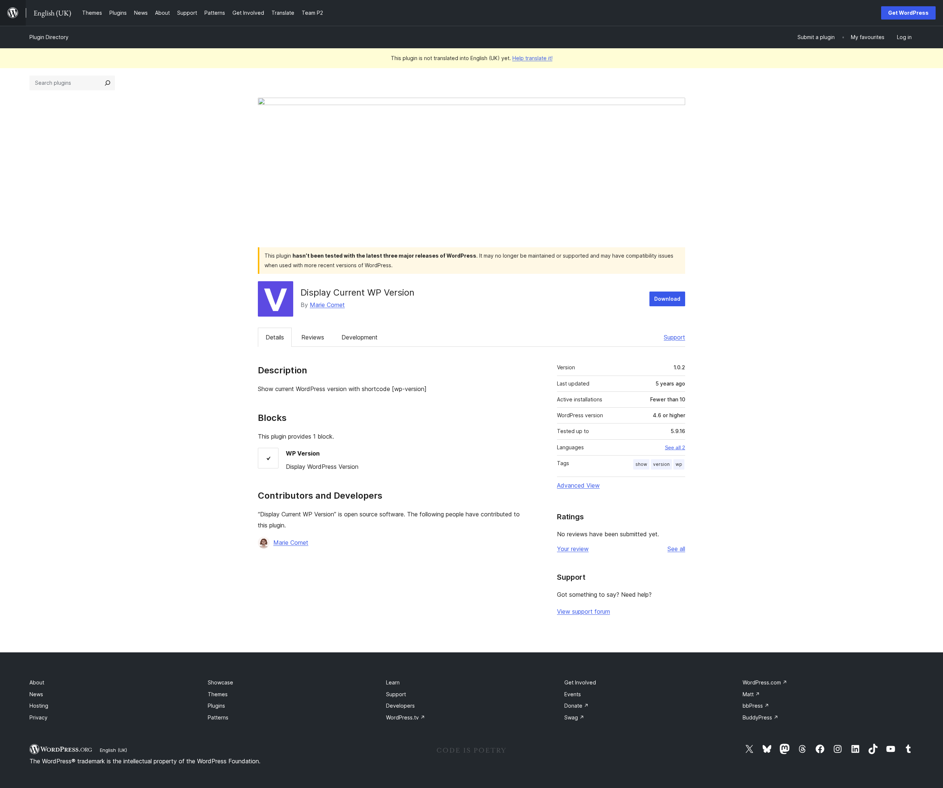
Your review (573, 548)
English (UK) (113, 750)
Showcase (220, 682)
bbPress (756, 705)
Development (359, 337)
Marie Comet (327, 304)
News (36, 694)
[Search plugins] (107, 83)
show (641, 464)
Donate (576, 705)
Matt (751, 694)
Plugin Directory (49, 37)
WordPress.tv (405, 717)
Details (275, 337)
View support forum (583, 611)
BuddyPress (760, 717)
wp (679, 464)
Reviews (312, 337)
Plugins (216, 705)
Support (674, 337)
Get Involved (580, 682)
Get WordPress (908, 13)
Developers (400, 705)
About (36, 682)
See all (676, 548)
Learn (393, 682)
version (661, 464)
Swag (574, 717)
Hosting (38, 705)
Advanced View (578, 485)
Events (572, 694)
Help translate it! (532, 58)
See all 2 (675, 447)
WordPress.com (765, 682)
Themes (218, 694)
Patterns (218, 717)
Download (667, 299)
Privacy (38, 717)
